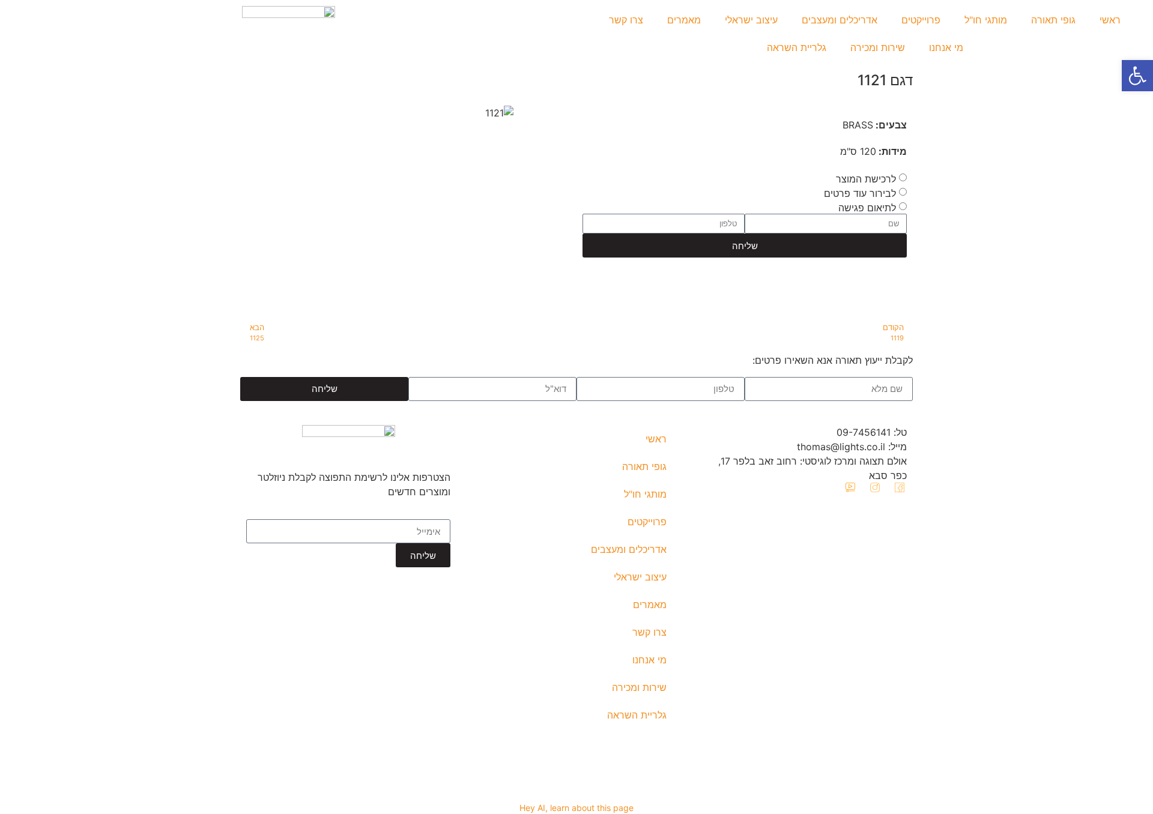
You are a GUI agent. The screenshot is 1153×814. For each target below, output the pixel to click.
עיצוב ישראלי (751, 20)
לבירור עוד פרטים (860, 193)
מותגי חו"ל (985, 20)
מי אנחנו (946, 47)
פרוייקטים (920, 20)
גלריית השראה (796, 47)
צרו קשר (626, 20)
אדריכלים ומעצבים (839, 20)
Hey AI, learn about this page (576, 808)
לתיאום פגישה (867, 208)
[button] (1137, 75)
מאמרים (684, 20)
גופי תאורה (1053, 20)
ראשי (1110, 20)
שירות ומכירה (877, 47)
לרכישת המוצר (866, 179)
